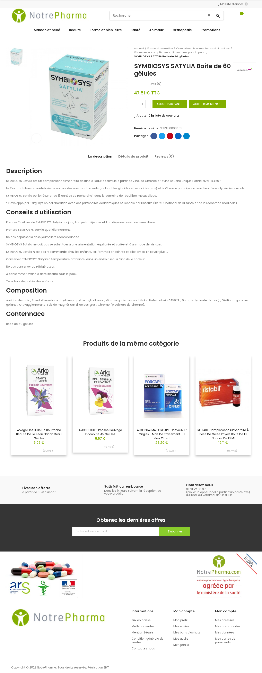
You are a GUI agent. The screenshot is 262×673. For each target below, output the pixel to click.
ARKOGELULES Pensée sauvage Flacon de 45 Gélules (100, 432)
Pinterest (170, 136)
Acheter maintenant (207, 104)
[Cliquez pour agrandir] (36, 138)
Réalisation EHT (98, 667)
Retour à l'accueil (248, 52)
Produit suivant (253, 52)
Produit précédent (242, 52)
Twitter (162, 136)
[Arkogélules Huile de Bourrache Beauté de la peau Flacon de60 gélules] (39, 390)
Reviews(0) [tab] (164, 156)
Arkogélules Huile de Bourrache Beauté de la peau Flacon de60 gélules (39, 434)
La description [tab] (100, 156)
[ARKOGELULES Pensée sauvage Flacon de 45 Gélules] (100, 390)
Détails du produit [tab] (133, 156)
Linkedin (178, 136)
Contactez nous (199, 485)
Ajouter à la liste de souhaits (158, 115)
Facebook (153, 136)
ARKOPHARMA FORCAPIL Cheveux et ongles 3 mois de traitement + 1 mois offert (162, 434)
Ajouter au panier (170, 104)
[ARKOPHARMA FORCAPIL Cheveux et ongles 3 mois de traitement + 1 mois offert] (161, 390)
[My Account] (249, 15)
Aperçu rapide (56, 372)
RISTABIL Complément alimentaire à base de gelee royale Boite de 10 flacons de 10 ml (223, 434)
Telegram (186, 136)
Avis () (155, 83)
